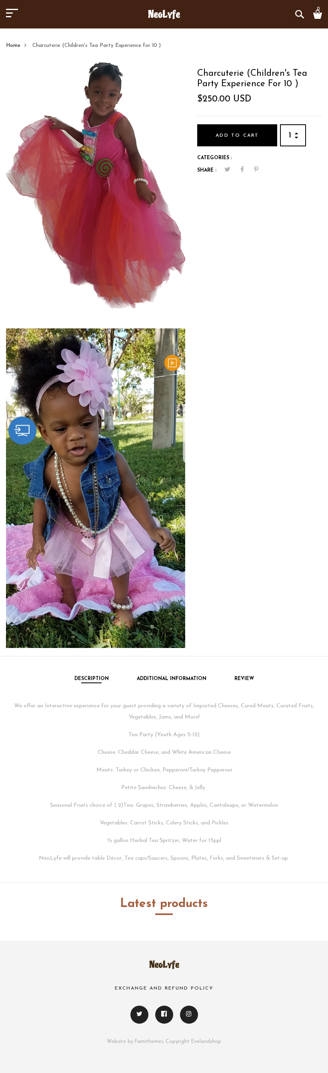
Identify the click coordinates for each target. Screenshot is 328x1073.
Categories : (214, 158)
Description (91, 678)
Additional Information (171, 678)
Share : (206, 170)
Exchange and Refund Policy (164, 988)
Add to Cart (237, 135)
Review (244, 678)
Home (13, 45)
